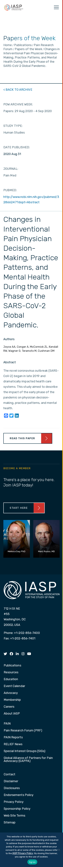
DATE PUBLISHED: (16, 147)
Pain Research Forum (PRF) (23, 730)
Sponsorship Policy (17, 809)
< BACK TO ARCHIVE (17, 89)
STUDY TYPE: (13, 126)
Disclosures (12, 788)
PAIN (7, 723)
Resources (11, 672)
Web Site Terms (14, 815)
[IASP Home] (13, 7)
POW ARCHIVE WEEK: (18, 104)
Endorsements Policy (19, 795)
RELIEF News (13, 744)
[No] (58, 849)
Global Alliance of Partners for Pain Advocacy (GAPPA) (28, 759)
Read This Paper (22, 438)
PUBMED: (10, 190)
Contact (9, 774)
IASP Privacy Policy (22, 853)
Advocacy (11, 693)
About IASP (12, 713)
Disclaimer (11, 781)
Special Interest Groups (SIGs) (25, 751)
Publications (12, 665)
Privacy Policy (14, 802)
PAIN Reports (13, 737)
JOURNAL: (10, 169)
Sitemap (10, 822)
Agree (32, 862)
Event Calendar (14, 686)
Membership (12, 700)
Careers (9, 706)
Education (11, 679)
